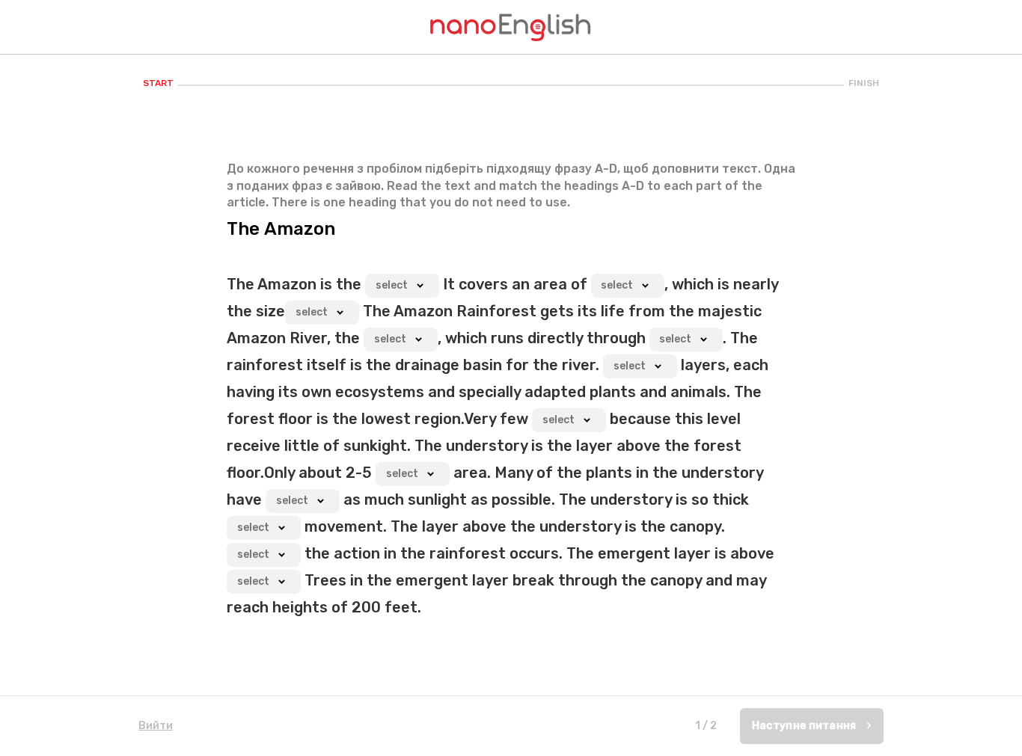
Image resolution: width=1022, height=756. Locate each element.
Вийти (155, 725)
